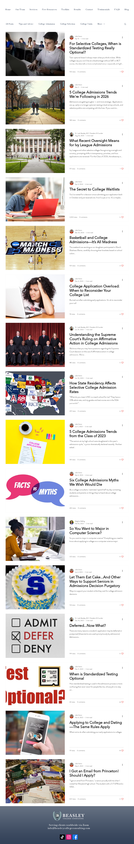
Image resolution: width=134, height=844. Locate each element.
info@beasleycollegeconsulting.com (69, 828)
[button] (125, 24)
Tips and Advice (26, 24)
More (100, 24)
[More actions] (123, 37)
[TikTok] (62, 837)
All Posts (9, 24)
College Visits (86, 24)
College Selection (67, 24)
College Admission (46, 24)
